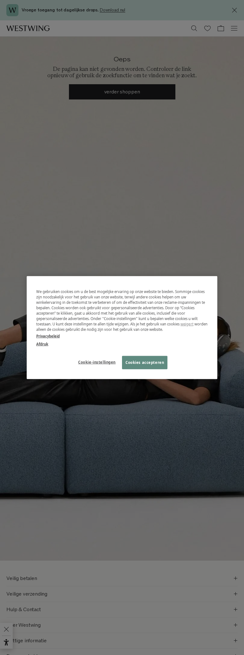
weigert (186, 324)
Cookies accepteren (144, 362)
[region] (122, 327)
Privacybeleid (48, 336)
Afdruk (42, 344)
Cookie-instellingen (97, 362)
